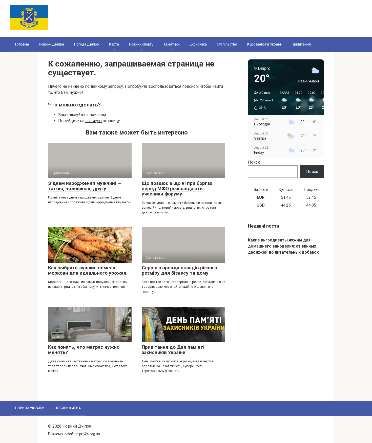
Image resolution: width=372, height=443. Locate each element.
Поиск (254, 162)
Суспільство (227, 44)
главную (93, 120)
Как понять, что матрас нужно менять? (83, 349)
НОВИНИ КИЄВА (68, 408)
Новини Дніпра (51, 44)
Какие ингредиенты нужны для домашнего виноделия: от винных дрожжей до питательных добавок (283, 246)
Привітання (301, 44)
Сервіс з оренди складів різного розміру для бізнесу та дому (179, 270)
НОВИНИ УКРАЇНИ (30, 408)
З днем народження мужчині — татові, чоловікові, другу (84, 185)
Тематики (171, 44)
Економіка (198, 44)
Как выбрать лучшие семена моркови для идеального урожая (87, 270)
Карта (114, 44)
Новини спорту (141, 44)
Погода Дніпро (86, 44)
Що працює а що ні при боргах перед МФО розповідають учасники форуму (177, 188)
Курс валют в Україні (264, 44)
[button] (262, 100)
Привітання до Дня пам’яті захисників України (173, 349)
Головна (22, 44)
